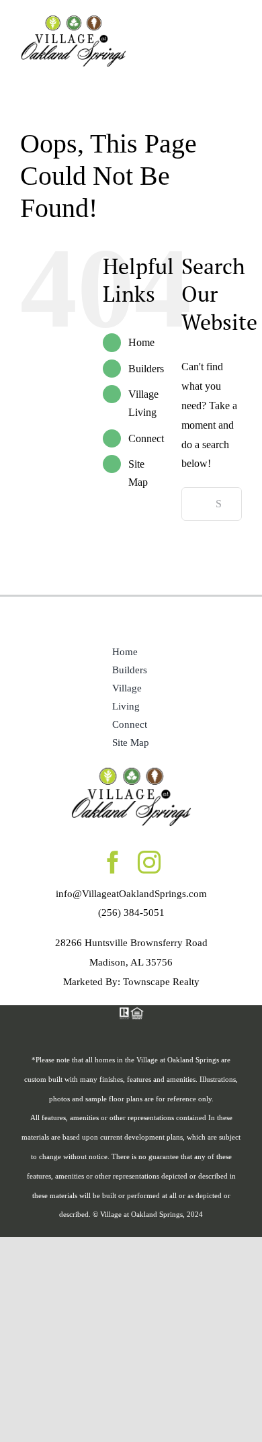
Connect (146, 438)
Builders (146, 368)
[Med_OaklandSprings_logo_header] (73, 18)
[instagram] (149, 862)
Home (141, 342)
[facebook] (112, 862)
